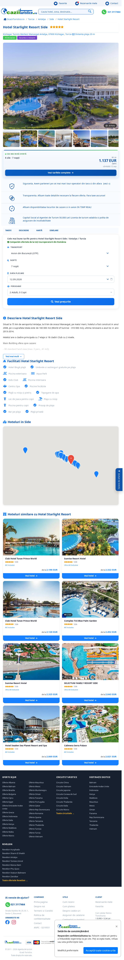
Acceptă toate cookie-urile (101, 950)
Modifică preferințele (68, 950)
